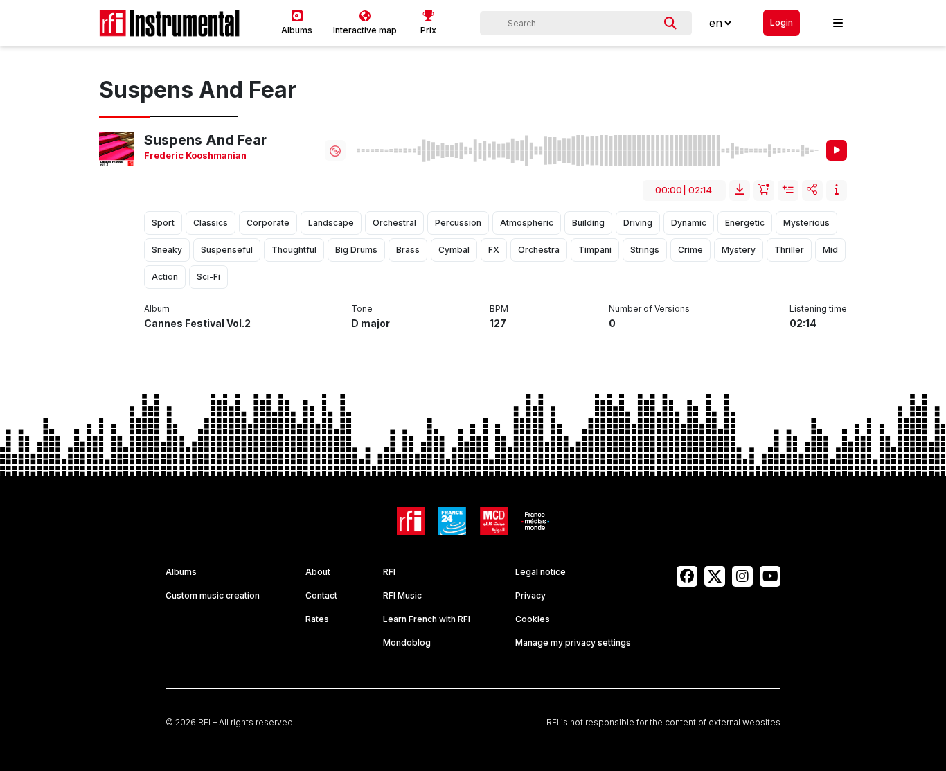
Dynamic (688, 223)
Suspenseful (227, 250)
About (317, 572)
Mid (830, 250)
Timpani (595, 250)
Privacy (530, 595)
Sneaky (167, 250)
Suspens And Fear (205, 140)
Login (781, 22)
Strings (644, 250)
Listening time (818, 308)
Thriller (789, 250)
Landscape (331, 223)
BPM (499, 308)
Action (165, 277)
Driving (637, 223)
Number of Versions (649, 308)
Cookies (532, 619)
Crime (690, 250)
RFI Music (402, 595)
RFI (389, 572)
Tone (362, 308)
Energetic (745, 223)
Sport (163, 223)
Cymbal (454, 250)
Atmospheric (526, 223)
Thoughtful (293, 250)
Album (157, 308)
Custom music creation (213, 595)
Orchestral (394, 223)
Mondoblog (407, 642)
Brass (408, 250)
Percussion (458, 223)
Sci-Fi (208, 277)
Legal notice (540, 572)
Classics (210, 223)
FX (493, 250)
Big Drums (356, 250)
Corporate (268, 223)
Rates (317, 619)
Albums (181, 572)
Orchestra (539, 250)
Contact (321, 595)
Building (588, 223)
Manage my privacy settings (573, 642)
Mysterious (806, 223)
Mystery (739, 250)
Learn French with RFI (426, 619)
